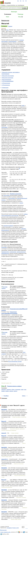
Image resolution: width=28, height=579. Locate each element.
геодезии (21, 40)
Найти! (24, 8)
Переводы (20, 14)
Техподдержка (9, 527)
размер (7, 391)
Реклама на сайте (15, 527)
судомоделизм (12, 251)
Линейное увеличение (15, 193)
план (25, 389)
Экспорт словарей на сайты (5, 532)
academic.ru (5, 2)
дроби (23, 105)
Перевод (10, 26)
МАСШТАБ (4, 409)
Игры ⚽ (20, 16)
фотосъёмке (6, 195)
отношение (17, 389)
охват (22, 389)
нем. (8, 29)
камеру (21, 202)
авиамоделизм (5, 251)
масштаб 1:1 (4, 459)
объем (13, 389)
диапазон (3, 389)
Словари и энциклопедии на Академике (12, 5)
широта (15, 391)
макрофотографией (8, 225)
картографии (4, 41)
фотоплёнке (12, 198)
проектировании (12, 41)
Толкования (7, 14)
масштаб (3, 433)
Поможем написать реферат (14, 386)
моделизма (4, 247)
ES (23, 1)
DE (20, 1)
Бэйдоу (23, 395)
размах (3, 391)
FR (26, 1)
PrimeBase (6, 395)
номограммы (4, 127)
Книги (7, 16)
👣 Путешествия (3, 530)
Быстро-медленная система (15, 361)
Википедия (14, 11)
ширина (11, 391)
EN (18, 1)
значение (8, 389)
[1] (19, 168)
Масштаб (3, 421)
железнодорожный (21, 251)
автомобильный (5, 253)
